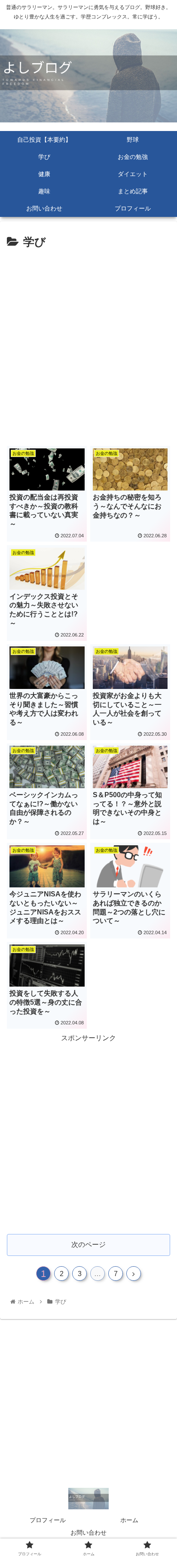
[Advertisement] (88, 344)
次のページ (88, 1244)
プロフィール (48, 1520)
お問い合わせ (88, 1532)
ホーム (129, 1520)
